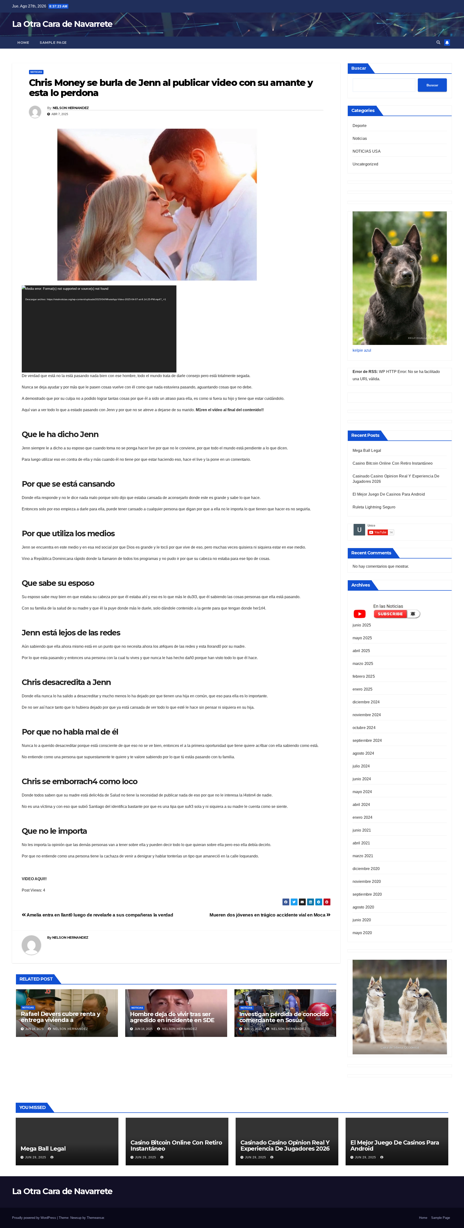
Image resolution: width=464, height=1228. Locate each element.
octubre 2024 (364, 728)
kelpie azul (362, 350)
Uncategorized (365, 164)
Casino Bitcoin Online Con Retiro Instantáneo (393, 463)
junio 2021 (362, 830)
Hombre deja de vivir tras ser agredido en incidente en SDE (172, 1017)
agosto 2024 (363, 753)
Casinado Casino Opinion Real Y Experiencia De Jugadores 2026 (284, 1145)
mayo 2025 (362, 638)
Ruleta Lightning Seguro (374, 507)
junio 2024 (362, 779)
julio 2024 (361, 766)
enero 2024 (363, 817)
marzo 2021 (363, 856)
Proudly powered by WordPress (34, 1218)
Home (23, 42)
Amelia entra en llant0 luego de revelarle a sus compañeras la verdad (99, 914)
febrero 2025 (364, 676)
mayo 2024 (362, 792)
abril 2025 (361, 651)
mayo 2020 (362, 933)
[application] (99, 328)
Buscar (358, 68)
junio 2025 (362, 625)
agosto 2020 (363, 907)
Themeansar (95, 1218)
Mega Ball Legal (367, 450)
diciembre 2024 (366, 702)
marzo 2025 (363, 664)
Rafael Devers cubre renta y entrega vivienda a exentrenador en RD (60, 1019)
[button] (438, 42)
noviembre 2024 (367, 715)
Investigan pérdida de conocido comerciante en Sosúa (284, 1017)
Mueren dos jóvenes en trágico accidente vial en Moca (268, 914)
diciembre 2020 (366, 869)
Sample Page (53, 42)
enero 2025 (363, 689)
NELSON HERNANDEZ (71, 108)
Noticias (36, 72)
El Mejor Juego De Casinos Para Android (389, 494)
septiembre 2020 (367, 894)
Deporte (360, 126)
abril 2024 (361, 805)
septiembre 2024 (367, 740)
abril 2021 (361, 843)
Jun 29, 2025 (35, 1157)
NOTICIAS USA (367, 151)
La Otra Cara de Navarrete (62, 24)
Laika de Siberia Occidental (399, 1047)
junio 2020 (362, 920)
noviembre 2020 (367, 881)
